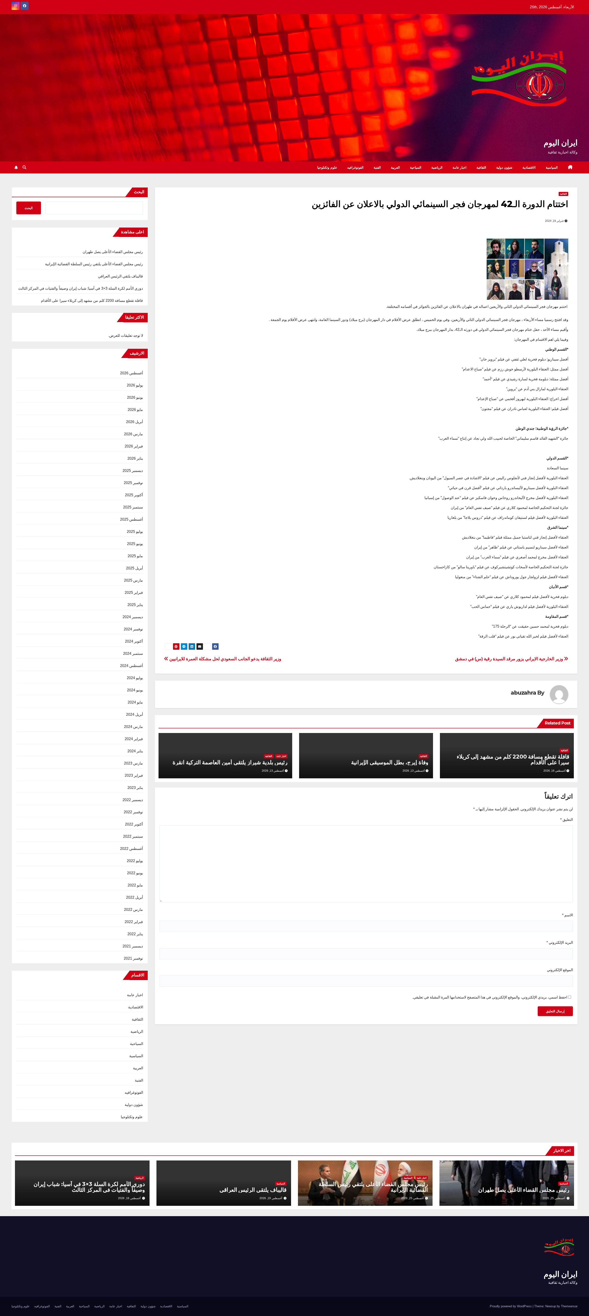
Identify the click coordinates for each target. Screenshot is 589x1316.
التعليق (566, 820)
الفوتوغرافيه (355, 167)
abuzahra (523, 692)
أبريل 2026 (134, 422)
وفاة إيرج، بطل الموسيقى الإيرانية (389, 762)
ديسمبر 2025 (133, 471)
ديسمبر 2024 (133, 617)
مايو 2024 (135, 702)
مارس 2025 (133, 580)
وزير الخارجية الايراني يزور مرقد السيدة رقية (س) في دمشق (509, 658)
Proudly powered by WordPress (511, 1306)
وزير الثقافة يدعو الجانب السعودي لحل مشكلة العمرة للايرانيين (224, 658)
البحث (139, 191)
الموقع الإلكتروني (560, 970)
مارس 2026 (133, 434)
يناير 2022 (135, 934)
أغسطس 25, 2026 (554, 1198)
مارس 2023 (133, 763)
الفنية (377, 167)
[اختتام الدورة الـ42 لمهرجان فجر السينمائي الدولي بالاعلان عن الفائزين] (527, 269)
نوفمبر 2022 (133, 812)
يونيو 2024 (135, 690)
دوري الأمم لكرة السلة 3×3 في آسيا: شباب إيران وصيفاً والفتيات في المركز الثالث (80, 288)
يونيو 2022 (135, 873)
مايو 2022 (135, 885)
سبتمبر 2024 (133, 653)
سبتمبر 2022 (133, 836)
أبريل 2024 (134, 714)
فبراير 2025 (134, 593)
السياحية (415, 167)
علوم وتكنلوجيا (327, 167)
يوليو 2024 (135, 678)
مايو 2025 (135, 556)
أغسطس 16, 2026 (129, 1198)
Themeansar (569, 1306)
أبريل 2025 (134, 568)
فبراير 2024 (134, 739)
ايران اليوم (560, 142)
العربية (395, 167)
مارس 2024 (133, 727)
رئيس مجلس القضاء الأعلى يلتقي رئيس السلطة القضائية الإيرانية (94, 264)
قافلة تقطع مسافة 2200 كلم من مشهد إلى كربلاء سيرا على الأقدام (513, 759)
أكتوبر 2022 (134, 824)
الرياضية (436, 167)
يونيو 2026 (135, 397)
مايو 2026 (135, 410)
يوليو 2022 (135, 861)
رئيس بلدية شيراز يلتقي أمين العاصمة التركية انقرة (230, 762)
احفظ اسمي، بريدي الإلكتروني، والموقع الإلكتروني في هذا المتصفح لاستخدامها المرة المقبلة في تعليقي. (489, 997)
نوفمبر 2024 (133, 629)
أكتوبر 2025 (134, 495)
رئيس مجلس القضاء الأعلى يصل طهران (113, 252)
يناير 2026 (135, 458)
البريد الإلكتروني (559, 942)
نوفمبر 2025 (133, 483)
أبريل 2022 (134, 897)
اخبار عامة (460, 167)
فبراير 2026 (134, 446)
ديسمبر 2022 (133, 800)
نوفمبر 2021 (133, 958)
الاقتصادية (529, 167)
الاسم (567, 915)
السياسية (552, 167)
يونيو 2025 (135, 544)
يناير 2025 (135, 605)
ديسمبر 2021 (133, 946)
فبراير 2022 (134, 922)
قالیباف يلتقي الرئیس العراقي (120, 276)
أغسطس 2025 (131, 519)
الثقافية (481, 167)
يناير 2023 (135, 788)
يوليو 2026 (135, 385)
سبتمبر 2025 (133, 507)
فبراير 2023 (134, 775)
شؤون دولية (504, 167)
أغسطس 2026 (131, 373)
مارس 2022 (133, 910)
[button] (24, 167)
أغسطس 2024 (131, 666)
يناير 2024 (135, 751)
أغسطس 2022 (131, 849)
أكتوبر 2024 (134, 641)
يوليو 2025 (135, 532)
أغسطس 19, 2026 (271, 1198)
